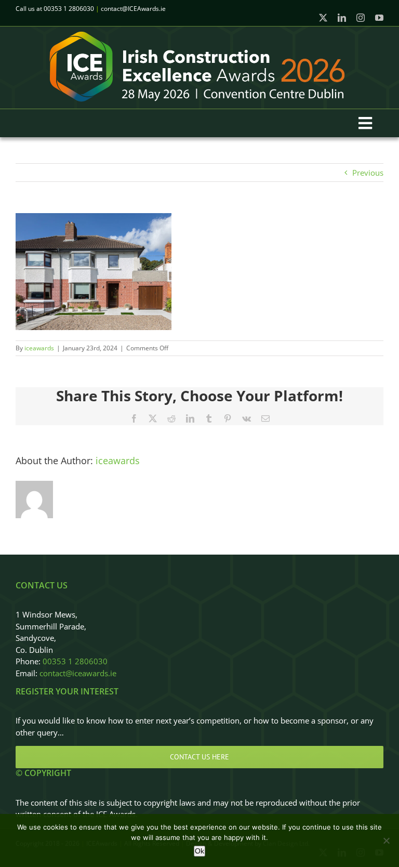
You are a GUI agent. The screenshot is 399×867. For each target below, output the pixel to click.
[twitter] (323, 18)
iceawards (39, 348)
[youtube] (379, 18)
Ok (199, 851)
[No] (386, 840)
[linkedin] (342, 18)
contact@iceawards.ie (77, 673)
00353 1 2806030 (75, 661)
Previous (367, 172)
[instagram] (360, 18)
